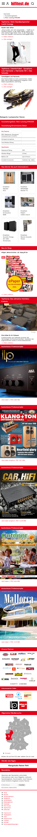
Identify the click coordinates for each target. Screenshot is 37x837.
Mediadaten (7, 815)
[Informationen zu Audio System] (13, 655)
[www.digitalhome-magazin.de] (9, 699)
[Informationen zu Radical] (5, 679)
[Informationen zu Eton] (31, 659)
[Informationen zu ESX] (23, 660)
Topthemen (7, 808)
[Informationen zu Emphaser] (15, 659)
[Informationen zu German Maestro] (9, 665)
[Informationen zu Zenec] (23, 684)
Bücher (6, 794)
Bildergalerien (8, 802)
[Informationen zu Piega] (28, 674)
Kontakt (6, 822)
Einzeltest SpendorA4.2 (6, 188)
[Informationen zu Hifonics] (7, 669)
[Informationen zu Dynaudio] (6, 659)
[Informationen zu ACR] (5, 655)
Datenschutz (8, 818)
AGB (5, 817)
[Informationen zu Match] (21, 668)
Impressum (7, 813)
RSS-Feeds (7, 806)
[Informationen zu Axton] (22, 654)
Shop (5, 793)
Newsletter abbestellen (9, 788)
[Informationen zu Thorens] (23, 679)
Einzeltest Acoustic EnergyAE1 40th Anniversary (8, 238)
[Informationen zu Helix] (28, 665)
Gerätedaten (8, 800)
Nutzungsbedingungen (11, 824)
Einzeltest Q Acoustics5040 (7, 213)
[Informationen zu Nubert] (18, 674)
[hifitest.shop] (23, 709)
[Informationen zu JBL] (14, 670)
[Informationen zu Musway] (9, 674)
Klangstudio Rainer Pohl (18, 765)
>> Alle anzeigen (6, 39)
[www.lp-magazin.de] (14, 709)
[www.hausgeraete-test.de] (18, 699)
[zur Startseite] (20, 3)
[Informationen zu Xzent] (14, 684)
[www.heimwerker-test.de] (28, 699)
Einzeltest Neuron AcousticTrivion (26, 237)
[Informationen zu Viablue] (32, 680)
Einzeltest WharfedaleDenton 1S (24, 188)
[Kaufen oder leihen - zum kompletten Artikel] (18, 53)
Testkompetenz (8, 796)
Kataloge (6, 804)
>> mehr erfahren (7, 294)
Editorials (7, 810)
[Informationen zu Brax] (31, 654)
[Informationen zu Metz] (30, 669)
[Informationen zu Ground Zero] (18, 665)
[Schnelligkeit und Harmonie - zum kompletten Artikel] (18, 101)
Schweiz (7, 753)
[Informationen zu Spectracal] (14, 679)
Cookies (6, 820)
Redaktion (7, 798)
